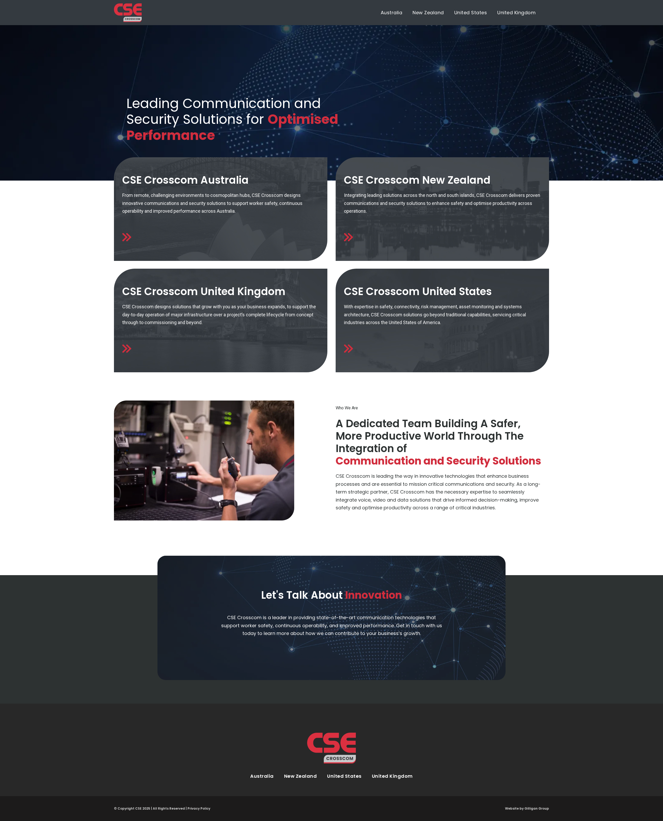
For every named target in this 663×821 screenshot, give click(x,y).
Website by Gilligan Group (527, 808)
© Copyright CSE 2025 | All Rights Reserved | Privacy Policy (162, 808)
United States (470, 12)
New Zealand (428, 12)
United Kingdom (516, 12)
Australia (391, 12)
